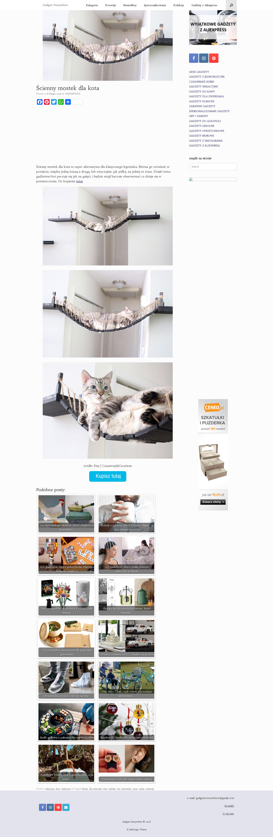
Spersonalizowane (155, 5)
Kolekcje (178, 5)
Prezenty (110, 5)
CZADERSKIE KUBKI (201, 81)
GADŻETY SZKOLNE (201, 126)
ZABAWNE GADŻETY (202, 106)
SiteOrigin (134, 829)
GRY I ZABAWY (198, 116)
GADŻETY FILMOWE (201, 101)
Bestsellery (129, 5)
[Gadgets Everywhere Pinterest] (213, 58)
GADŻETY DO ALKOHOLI (205, 121)
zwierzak (150, 788)
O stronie (228, 813)
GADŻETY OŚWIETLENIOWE (206, 131)
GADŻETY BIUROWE (201, 135)
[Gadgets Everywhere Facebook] (193, 58)
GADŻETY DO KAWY (202, 91)
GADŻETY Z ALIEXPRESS (204, 145)
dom (58, 788)
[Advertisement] (107, 135)
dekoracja (50, 788)
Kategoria (92, 5)
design (85, 788)
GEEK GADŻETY (199, 72)
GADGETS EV (72, 93)
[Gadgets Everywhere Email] (65, 807)
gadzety (112, 788)
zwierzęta (65, 788)
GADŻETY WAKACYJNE (203, 86)
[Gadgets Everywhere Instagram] (203, 58)
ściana (141, 788)
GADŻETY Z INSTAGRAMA (206, 140)
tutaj (79, 181)
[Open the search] (231, 5)
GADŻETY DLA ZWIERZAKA (206, 96)
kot (118, 788)
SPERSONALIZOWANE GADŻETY (209, 111)
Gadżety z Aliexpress (204, 5)
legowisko (126, 788)
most (135, 788)
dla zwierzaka (95, 788)
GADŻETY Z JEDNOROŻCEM (207, 76)
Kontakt (229, 805)
